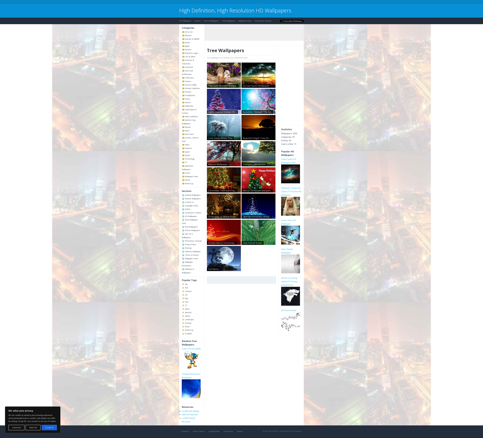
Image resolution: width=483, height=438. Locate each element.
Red (186, 288)
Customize (16, 427)
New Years (189, 134)
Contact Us (189, 202)
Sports (187, 155)
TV (186, 162)
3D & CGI (189, 32)
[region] (32, 420)
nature (187, 316)
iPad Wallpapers (228, 21)
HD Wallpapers (185, 21)
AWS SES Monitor (190, 414)
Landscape (189, 319)
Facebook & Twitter (193, 213)
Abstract (188, 35)
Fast (186, 302)
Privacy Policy (190, 244)
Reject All (33, 427)
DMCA (187, 209)
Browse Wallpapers (193, 198)
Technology (189, 159)
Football (188, 333)
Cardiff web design (190, 411)
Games (188, 102)
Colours (188, 81)
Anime (187, 42)
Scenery (188, 323)
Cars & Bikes (190, 56)
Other (187, 145)
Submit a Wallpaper (193, 251)
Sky (186, 284)
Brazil (187, 326)
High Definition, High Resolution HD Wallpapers (235, 10)
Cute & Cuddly (190, 85)
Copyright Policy (191, 205)
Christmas (189, 67)
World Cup (189, 183)
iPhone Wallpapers (211, 21)
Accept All (49, 427)
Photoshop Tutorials (263, 21)
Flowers (188, 92)
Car (186, 295)
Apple (187, 46)
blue (186, 298)
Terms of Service (192, 255)
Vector (187, 173)
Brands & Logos (191, 53)
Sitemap (188, 248)
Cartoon (188, 291)
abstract (188, 312)
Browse (197, 21)
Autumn (188, 49)
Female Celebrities (192, 88)
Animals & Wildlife (192, 39)
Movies (188, 127)
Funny (187, 99)
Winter (187, 180)
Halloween (189, 106)
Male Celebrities (191, 116)
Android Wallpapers (193, 195)
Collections (189, 78)
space (187, 309)
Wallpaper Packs (245, 21)
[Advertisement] (225, 2)
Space (187, 152)
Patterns (188, 148)
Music (187, 130)
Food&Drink (190, 95)
